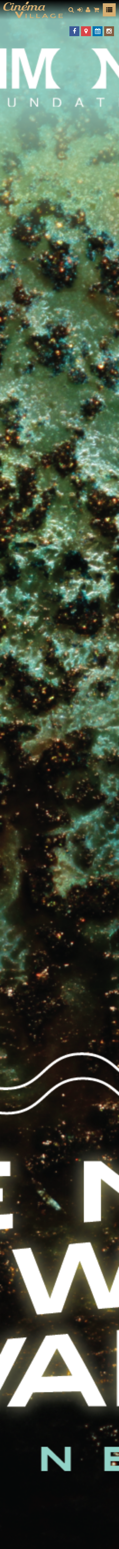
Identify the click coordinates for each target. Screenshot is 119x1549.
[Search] (71, 10)
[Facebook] (74, 31)
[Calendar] (97, 31)
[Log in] (79, 10)
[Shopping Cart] (96, 10)
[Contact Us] (86, 31)
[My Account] (88, 10)
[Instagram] (109, 31)
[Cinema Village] (33, 10)
